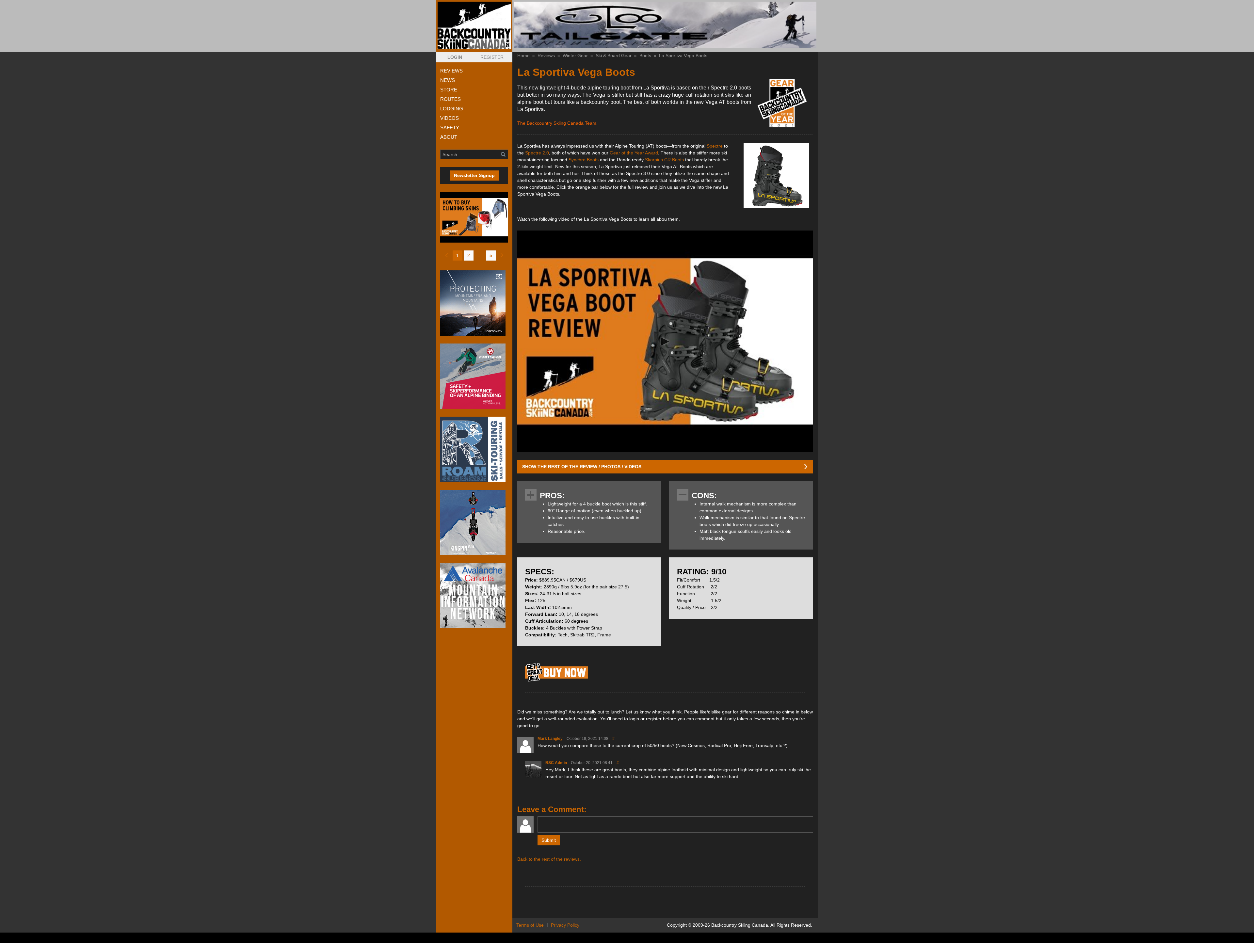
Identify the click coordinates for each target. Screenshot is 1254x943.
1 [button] (457, 255)
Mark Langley (550, 738)
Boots (645, 55)
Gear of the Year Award (634, 152)
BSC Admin (556, 762)
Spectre (715, 146)
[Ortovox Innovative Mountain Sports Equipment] (474, 303)
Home (523, 55)
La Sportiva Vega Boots (683, 55)
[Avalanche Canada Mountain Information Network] (474, 595)
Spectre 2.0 (537, 152)
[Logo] (474, 25)
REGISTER (492, 57)
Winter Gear (575, 55)
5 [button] (491, 255)
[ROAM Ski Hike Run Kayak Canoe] (474, 449)
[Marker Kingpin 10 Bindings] (474, 522)
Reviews (546, 55)
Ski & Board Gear (614, 55)
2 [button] (468, 255)
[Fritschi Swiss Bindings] (474, 376)
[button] (454, 57)
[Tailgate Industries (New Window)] (665, 25)
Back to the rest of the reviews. (549, 859)
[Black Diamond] (556, 681)
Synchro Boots (584, 159)
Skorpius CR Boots (664, 159)
